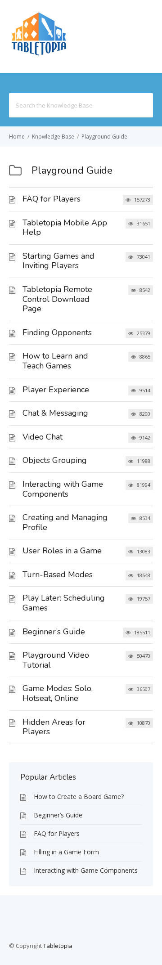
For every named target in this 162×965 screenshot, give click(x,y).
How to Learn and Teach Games (55, 360)
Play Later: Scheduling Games (63, 602)
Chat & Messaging (55, 413)
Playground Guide (104, 136)
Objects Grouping (54, 460)
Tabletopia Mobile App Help (64, 227)
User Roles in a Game (62, 550)
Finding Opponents (57, 332)
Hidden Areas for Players (54, 727)
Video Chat (42, 436)
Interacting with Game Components (62, 489)
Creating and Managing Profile (65, 522)
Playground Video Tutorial (55, 660)
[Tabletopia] (39, 55)
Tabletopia (57, 946)
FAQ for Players (51, 198)
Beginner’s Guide (53, 631)
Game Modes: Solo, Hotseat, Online (57, 693)
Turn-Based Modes (57, 574)
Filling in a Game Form (66, 852)
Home (17, 136)
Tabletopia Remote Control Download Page (57, 299)
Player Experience (55, 389)
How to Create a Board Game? (79, 796)
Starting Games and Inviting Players (58, 261)
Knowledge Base (53, 136)
